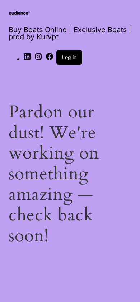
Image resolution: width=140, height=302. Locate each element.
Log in (69, 57)
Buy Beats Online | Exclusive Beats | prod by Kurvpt (70, 33)
